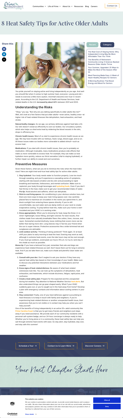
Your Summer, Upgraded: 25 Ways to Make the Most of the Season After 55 (103, 69)
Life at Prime (53, 6)
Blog (87, 6)
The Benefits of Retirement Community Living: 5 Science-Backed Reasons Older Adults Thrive (103, 62)
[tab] (92, 44)
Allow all (107, 400)
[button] (4, 49)
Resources (78, 6)
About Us (66, 6)
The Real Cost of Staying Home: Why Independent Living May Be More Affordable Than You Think (103, 54)
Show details (29, 414)
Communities (38, 6)
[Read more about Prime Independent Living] (12, 414)
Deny (107, 406)
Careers (94, 6)
